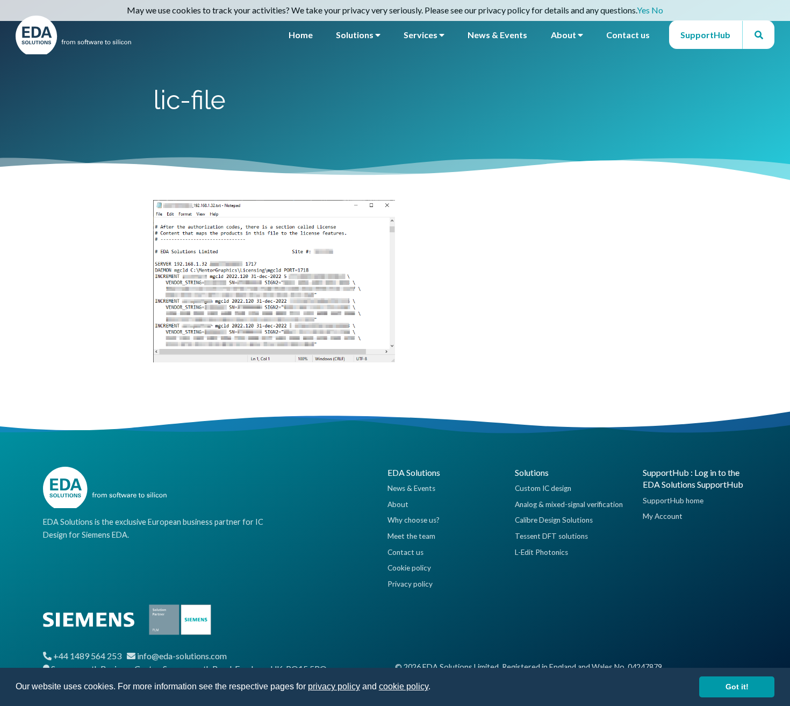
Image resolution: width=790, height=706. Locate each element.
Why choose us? (413, 520)
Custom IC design (543, 488)
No (657, 10)
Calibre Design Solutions (554, 520)
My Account (663, 516)
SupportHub (705, 35)
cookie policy (403, 686)
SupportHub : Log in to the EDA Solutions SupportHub (693, 478)
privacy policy (334, 686)
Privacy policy (410, 584)
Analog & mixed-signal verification (569, 504)
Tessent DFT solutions (551, 536)
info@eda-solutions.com (182, 656)
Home (301, 35)
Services (421, 35)
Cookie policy (409, 568)
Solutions (355, 35)
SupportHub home (673, 500)
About (564, 35)
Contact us (628, 35)
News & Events (497, 35)
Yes (643, 10)
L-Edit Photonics (541, 552)
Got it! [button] (737, 686)
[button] (434, 687)
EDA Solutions (413, 472)
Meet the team (411, 536)
